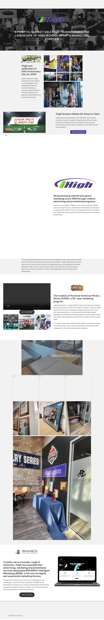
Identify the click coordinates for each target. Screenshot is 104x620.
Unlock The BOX (26, 595)
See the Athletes (78, 132)
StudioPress (19, 615)
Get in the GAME (26, 312)
